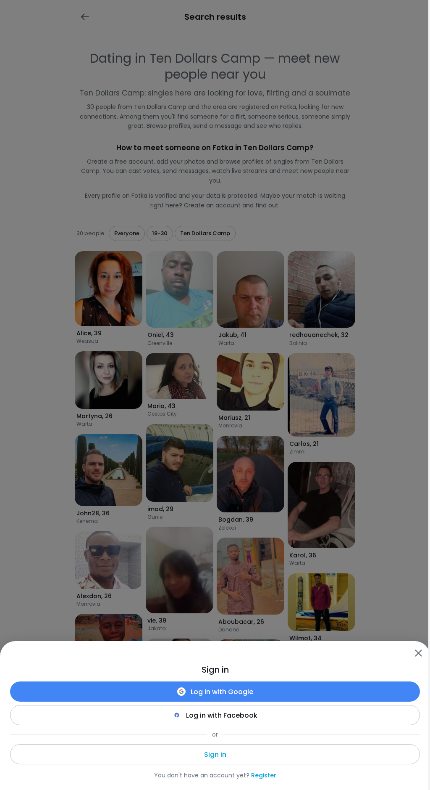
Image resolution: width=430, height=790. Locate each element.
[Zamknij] (418, 652)
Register (263, 775)
